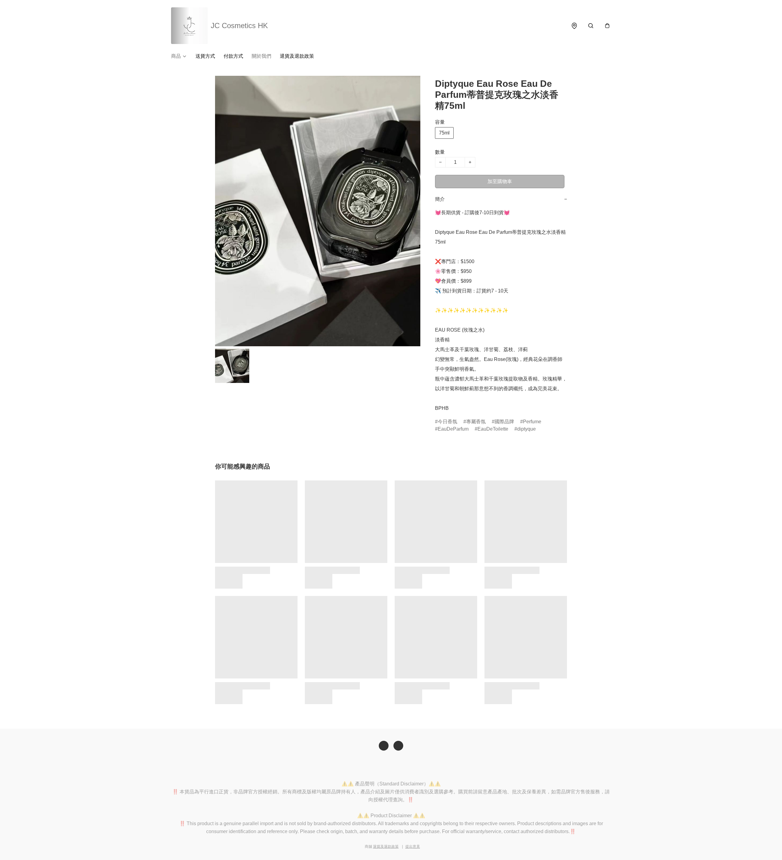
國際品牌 (504, 421)
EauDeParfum (453, 429)
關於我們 (261, 56)
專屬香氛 (476, 421)
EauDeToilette (492, 429)
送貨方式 (205, 56)
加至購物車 (500, 181)
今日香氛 (447, 421)
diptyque (526, 429)
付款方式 (233, 56)
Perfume (532, 421)
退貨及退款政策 (297, 56)
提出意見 (412, 846)
